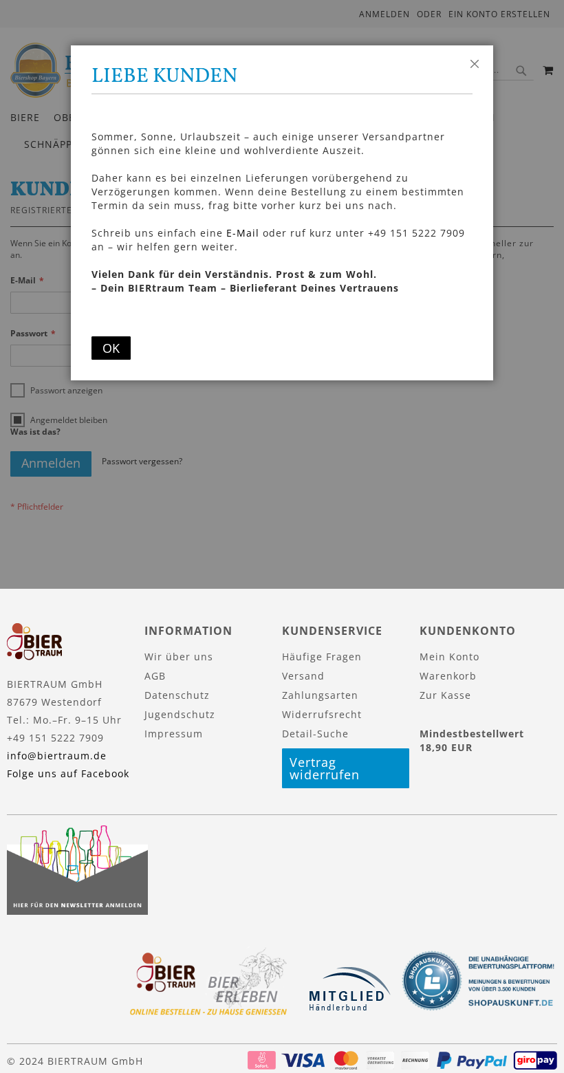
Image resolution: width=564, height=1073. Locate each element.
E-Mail (242, 232)
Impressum (173, 733)
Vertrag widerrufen (325, 768)
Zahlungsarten (320, 695)
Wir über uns (178, 656)
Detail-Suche (315, 733)
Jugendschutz (179, 714)
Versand (303, 675)
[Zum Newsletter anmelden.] (77, 911)
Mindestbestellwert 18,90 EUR (472, 740)
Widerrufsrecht (322, 714)
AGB (155, 675)
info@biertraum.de (57, 755)
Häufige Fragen (322, 656)
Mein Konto (449, 656)
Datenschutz (177, 695)
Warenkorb (448, 675)
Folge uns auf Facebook (68, 773)
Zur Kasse (445, 695)
